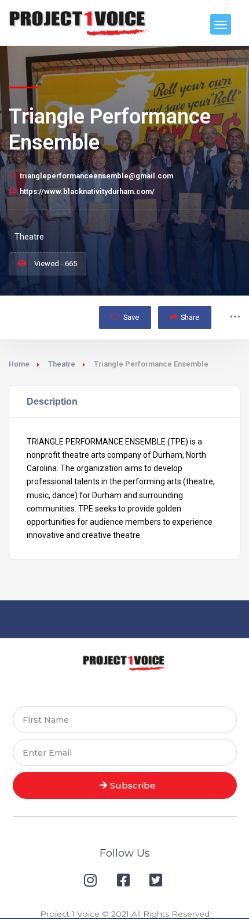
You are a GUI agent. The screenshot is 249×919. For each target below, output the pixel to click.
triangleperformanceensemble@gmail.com (96, 175)
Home (19, 364)
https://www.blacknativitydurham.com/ (87, 191)
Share (190, 317)
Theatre (61, 364)
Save (130, 317)
